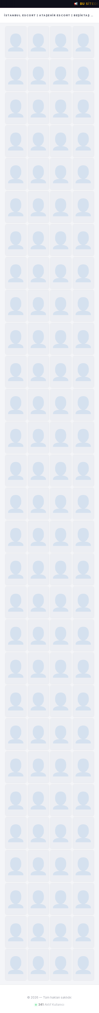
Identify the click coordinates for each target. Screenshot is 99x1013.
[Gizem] (60, 932)
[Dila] (15, 701)
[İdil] (15, 174)
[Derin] (38, 536)
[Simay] (60, 800)
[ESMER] (83, 372)
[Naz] (83, 240)
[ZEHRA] (15, 964)
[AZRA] (38, 339)
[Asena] (60, 964)
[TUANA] (38, 273)
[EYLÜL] (38, 602)
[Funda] (60, 42)
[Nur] (38, 174)
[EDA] (83, 437)
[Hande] (15, 635)
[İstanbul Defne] (15, 108)
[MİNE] (83, 503)
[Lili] (38, 701)
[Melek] (60, 503)
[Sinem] (38, 108)
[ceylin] (83, 767)
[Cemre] (15, 339)
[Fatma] (38, 470)
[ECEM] (38, 240)
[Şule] (15, 833)
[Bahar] (15, 75)
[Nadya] (15, 800)
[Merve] (83, 668)
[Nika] (15, 372)
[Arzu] (83, 602)
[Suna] (83, 42)
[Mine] (60, 305)
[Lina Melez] (15, 207)
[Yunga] (15, 602)
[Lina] (38, 767)
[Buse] (83, 470)
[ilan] (38, 207)
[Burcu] (83, 75)
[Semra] (60, 174)
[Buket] (60, 75)
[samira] (83, 932)
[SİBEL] (83, 899)
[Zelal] (60, 734)
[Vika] (83, 701)
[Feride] (38, 42)
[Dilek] (60, 273)
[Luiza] (60, 339)
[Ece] (15, 273)
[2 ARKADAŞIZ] (83, 339)
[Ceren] (38, 141)
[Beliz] (15, 503)
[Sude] (60, 108)
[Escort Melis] (60, 437)
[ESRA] (83, 866)
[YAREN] (60, 372)
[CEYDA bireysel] (38, 405)
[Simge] (83, 273)
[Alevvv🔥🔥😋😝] (60, 569)
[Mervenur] (83, 833)
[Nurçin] (83, 141)
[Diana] (83, 635)
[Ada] (60, 240)
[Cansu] (38, 372)
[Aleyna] (60, 470)
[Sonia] (60, 866)
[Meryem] (60, 668)
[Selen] (38, 899)
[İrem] (60, 701)
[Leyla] (83, 305)
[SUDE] (38, 569)
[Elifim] (38, 503)
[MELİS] (83, 405)
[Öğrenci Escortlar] (15, 437)
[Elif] (83, 734)
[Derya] (38, 437)
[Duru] (15, 569)
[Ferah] (83, 569)
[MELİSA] (38, 305)
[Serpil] (15, 42)
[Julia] (15, 866)
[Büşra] (15, 141)
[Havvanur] (60, 767)
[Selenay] (38, 734)
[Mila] (60, 207)
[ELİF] (38, 866)
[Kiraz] (38, 75)
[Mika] (15, 240)
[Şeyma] (38, 635)
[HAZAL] (83, 964)
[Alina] (15, 767)
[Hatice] (83, 174)
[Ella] (15, 405)
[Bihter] (15, 305)
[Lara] (60, 405)
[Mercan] (83, 108)
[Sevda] (60, 141)
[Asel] (83, 536)
